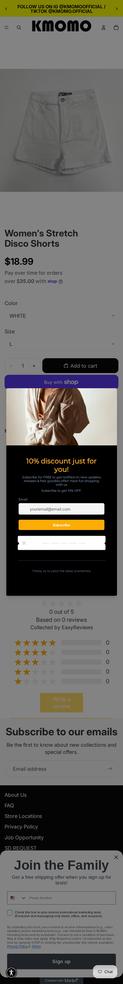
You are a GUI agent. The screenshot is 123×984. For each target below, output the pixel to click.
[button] (11, 972)
